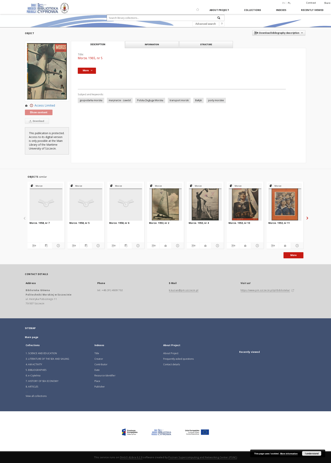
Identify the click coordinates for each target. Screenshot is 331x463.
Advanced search (205, 23)
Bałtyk (198, 100)
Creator (98, 358)
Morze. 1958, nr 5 (79, 223)
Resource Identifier (105, 375)
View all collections (36, 396)
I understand (312, 453)
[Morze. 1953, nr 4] (205, 202)
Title (96, 353)
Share (327, 3)
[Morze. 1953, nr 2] (165, 202)
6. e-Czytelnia (33, 375)
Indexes (281, 10)
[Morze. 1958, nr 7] (46, 202)
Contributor (101, 364)
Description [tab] (97, 44)
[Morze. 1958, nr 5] (86, 202)
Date (97, 370)
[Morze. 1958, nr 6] (125, 202)
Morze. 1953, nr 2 (159, 223)
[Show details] (58, 245)
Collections (252, 10)
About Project (219, 10)
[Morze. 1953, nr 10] (245, 202)
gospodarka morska (91, 100)
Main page (32, 337)
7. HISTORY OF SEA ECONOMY (42, 381)
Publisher (99, 386)
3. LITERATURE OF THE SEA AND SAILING (47, 358)
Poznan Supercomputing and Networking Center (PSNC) (202, 457)
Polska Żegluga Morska (150, 100)
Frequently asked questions (178, 358)
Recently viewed (312, 10)
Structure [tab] (206, 44)
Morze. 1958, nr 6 (119, 223)
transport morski (179, 100)
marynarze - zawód (120, 100)
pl (289, 3)
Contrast (311, 2)
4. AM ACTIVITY (34, 364)
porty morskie (216, 100)
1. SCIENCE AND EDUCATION (41, 353)
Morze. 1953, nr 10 (239, 223)
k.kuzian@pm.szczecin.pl (183, 290)
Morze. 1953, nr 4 (199, 223)
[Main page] (197, 8)
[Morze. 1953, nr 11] (285, 202)
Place (97, 381)
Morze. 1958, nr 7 (39, 223)
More (293, 255)
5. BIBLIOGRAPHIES (36, 370)
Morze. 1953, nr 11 (279, 223)
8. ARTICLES (32, 386)
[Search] (218, 18)
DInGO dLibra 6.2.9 (131, 457)
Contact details (171, 364)
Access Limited (44, 105)
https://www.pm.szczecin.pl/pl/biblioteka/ (265, 290)
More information (289, 453)
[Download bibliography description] (34, 245)
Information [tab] (152, 44)
